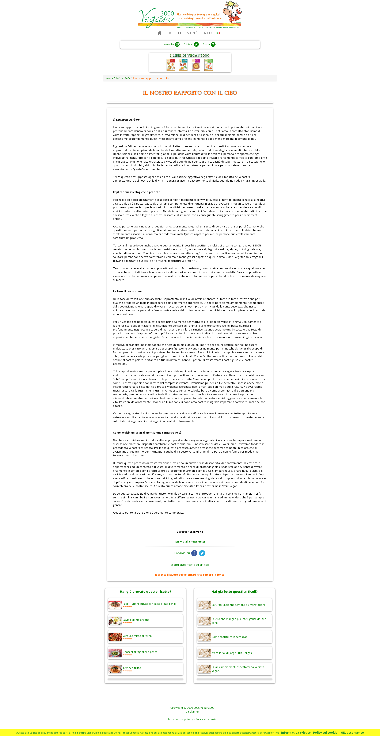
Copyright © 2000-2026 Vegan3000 (192, 707)
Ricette (174, 33)
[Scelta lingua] (219, 32)
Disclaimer (192, 711)
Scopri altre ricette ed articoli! (190, 564)
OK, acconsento (352, 733)
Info (207, 33)
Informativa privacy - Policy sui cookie (309, 733)
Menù (192, 33)
